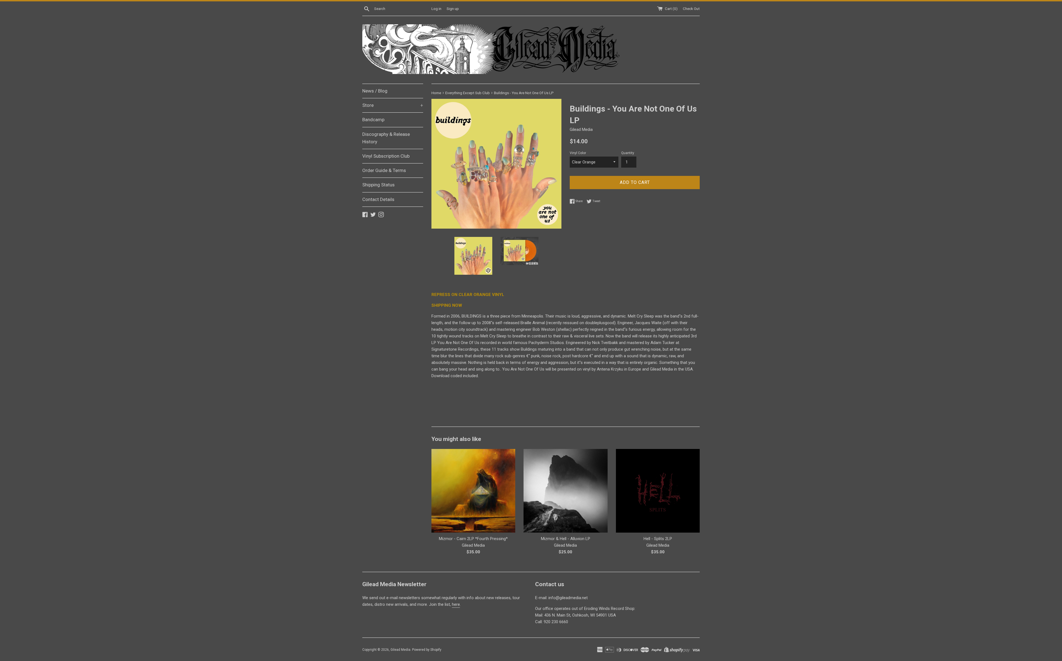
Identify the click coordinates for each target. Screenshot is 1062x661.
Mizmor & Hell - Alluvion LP (565, 538)
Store (392, 105)
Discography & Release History (386, 137)
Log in (436, 8)
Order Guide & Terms (384, 170)
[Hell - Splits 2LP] (658, 491)
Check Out (691, 8)
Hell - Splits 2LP (658, 538)
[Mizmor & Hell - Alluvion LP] (565, 491)
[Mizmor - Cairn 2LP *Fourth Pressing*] (473, 491)
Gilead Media (400, 650)
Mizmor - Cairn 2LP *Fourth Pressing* (473, 538)
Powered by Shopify (426, 650)
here (456, 604)
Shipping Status (378, 184)
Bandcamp (373, 119)
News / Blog (374, 91)
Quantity (627, 153)
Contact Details (378, 199)
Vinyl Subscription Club (386, 156)
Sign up (453, 8)
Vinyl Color (578, 153)
